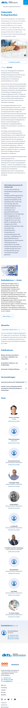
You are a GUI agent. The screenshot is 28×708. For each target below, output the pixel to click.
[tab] (11, 329)
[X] (12, 699)
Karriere (3, 692)
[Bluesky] (8, 699)
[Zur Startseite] (9, 2)
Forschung (4, 688)
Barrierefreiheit (5, 707)
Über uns (3, 685)
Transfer (3, 690)
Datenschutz (4, 705)
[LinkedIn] (5, 699)
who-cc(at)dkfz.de (10, 339)
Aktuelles (3, 695)
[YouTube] (15, 699)
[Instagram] (2, 699)
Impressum (3, 702)
